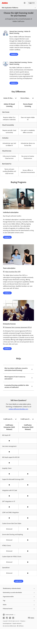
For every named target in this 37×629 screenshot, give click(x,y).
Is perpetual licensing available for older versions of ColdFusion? (16, 386)
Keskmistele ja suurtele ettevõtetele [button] (12, 592)
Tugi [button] (4, 600)
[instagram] (7, 618)
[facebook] (4, 618)
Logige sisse (31, 3)
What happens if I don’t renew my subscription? (14, 378)
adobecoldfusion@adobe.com (18, 409)
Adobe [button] (4, 604)
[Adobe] (4, 3)
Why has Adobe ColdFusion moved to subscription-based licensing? (16, 369)
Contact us (14, 54)
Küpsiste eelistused (17, 623)
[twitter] (10, 618)
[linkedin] (13, 618)
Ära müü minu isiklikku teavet (9, 626)
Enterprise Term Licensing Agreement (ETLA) (18, 327)
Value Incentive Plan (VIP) (13, 272)
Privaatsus (22, 621)
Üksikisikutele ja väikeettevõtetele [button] (12, 588)
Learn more (18, 581)
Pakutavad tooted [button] (7, 608)
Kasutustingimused (7, 623)
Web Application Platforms (10, 7)
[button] (24, 2)
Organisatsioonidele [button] (8, 596)
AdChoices (21, 626)
